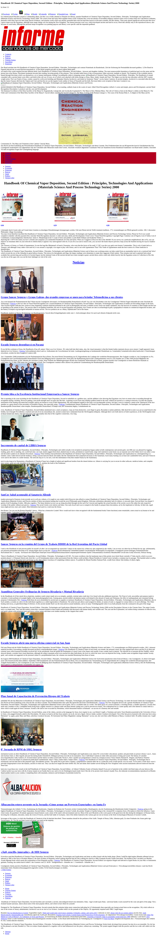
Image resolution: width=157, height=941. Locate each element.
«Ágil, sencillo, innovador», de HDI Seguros (25, 852)
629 (55, 225)
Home (7, 888)
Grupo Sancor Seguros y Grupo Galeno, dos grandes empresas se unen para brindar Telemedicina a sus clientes (62, 297)
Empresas (8, 64)
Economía (8, 168)
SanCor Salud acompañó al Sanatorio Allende (26, 494)
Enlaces (7, 56)
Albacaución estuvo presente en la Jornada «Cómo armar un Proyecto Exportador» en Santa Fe (53, 804)
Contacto (8, 54)
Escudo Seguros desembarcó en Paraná (22, 344)
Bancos (7, 172)
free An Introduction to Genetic (17, 913)
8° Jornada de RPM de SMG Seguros (21, 749)
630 (2, 225)
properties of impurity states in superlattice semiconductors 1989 (108, 917)
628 (107, 225)
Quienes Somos (10, 60)
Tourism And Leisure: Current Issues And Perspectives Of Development (80, 915)
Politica (7, 176)
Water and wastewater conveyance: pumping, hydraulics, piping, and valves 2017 (70, 913)
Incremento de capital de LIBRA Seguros (23, 445)
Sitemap (8, 932)
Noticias (8, 58)
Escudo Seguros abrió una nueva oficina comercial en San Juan (35, 643)
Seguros (8, 166)
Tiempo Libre (9, 178)
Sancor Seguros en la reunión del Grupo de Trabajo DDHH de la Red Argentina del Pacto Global (54, 544)
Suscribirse (8, 62)
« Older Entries (6, 870)
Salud (7, 174)
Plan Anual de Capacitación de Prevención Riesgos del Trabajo (35, 696)
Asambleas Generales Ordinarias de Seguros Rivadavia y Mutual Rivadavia (42, 591)
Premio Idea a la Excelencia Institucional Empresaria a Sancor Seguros (40, 394)
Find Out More (109, 919)
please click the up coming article (121, 913)
